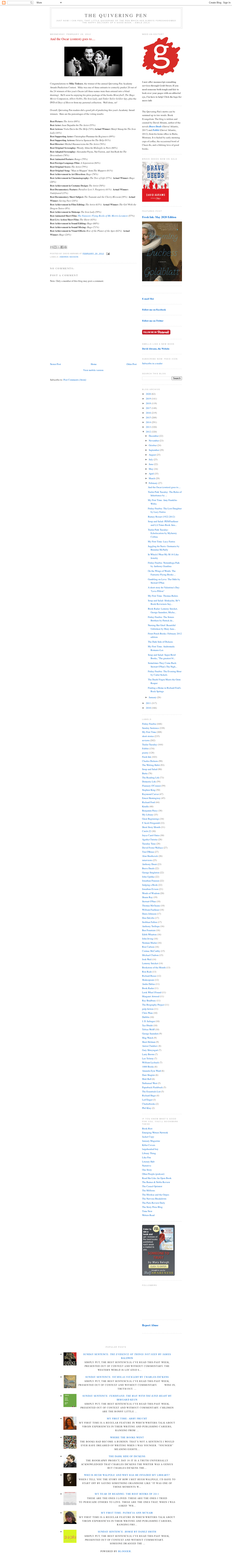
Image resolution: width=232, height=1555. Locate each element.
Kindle (145, 806)
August (152, 454)
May (151, 468)
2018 (149, 403)
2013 (149, 427)
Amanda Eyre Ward (151, 1070)
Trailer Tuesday (149, 744)
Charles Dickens (150, 761)
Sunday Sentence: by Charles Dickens (127, 1377)
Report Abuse (150, 1325)
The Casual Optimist (152, 1186)
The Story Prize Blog (152, 1207)
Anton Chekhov (150, 1046)
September (154, 450)
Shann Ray (147, 897)
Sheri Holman (149, 1042)
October (153, 445)
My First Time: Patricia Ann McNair (127, 1512)
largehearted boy (150, 1149)
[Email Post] (107, 254)
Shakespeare (148, 979)
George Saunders (150, 1033)
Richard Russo (149, 975)
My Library (147, 814)
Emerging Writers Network (155, 1132)
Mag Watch (147, 1037)
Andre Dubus (148, 984)
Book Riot (147, 1128)
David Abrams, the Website (155, 348)
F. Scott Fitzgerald (151, 823)
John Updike (148, 876)
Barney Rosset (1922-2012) (161, 516)
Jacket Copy (148, 1136)
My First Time (149, 732)
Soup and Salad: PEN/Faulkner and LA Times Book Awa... (163, 523)
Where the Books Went (127, 1437)
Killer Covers (148, 1145)
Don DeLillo (148, 917)
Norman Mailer (149, 942)
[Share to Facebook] (62, 247)
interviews (147, 860)
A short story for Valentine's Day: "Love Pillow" (164, 589)
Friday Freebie (149, 723)
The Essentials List (151, 1091)
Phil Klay (146, 1108)
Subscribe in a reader (152, 363)
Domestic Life (149, 781)
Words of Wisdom (151, 893)
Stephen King (149, 789)
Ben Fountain (149, 930)
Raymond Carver (150, 794)
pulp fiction (148, 1008)
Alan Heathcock (150, 856)
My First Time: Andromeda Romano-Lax (161, 648)
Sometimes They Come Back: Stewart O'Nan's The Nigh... (162, 664)
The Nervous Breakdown (154, 1198)
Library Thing (149, 1153)
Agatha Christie (150, 839)
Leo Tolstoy (148, 1058)
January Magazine (151, 1140)
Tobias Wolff (148, 1029)
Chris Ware (147, 1012)
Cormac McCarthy (151, 951)
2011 (149, 703)
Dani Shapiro (148, 1075)
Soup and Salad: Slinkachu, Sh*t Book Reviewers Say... (164, 602)
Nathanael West (149, 1083)
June (151, 464)
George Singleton (150, 872)
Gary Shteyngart (150, 1050)
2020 (149, 393)
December (154, 435)
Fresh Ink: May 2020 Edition (159, 217)
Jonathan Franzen (150, 880)
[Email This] (51, 247)
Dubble (145, 1017)
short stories (148, 736)
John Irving (147, 938)
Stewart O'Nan (149, 901)
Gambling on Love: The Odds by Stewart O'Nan (164, 581)
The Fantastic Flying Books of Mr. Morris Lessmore (103, 215)
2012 (149, 431)
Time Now (147, 1211)
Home (94, 364)
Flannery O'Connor (151, 785)
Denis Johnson (149, 913)
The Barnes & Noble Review (156, 1182)
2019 (149, 398)
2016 (149, 412)
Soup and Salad (149, 769)
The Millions (148, 1190)
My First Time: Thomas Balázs (163, 595)
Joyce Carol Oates (151, 835)
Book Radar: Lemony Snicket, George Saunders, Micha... (163, 610)
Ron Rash (147, 971)
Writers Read (148, 1215)
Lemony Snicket (150, 963)
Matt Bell (147, 1079)
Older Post (132, 364)
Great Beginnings (150, 818)
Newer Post (55, 364)
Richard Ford (148, 802)
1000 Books (148, 1066)
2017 (149, 408)
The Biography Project (153, 1004)
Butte (145, 773)
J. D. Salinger (148, 1021)
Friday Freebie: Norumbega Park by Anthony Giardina (164, 564)
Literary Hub (148, 1161)
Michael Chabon (150, 955)
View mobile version (93, 370)
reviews (146, 740)
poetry (145, 752)
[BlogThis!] (55, 247)
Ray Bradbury (149, 1000)
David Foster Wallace (152, 847)
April (151, 473)
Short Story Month (151, 827)
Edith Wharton (149, 934)
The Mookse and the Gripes (155, 1194)
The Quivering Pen (116, 15)
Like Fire (146, 1157)
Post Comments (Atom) (74, 379)
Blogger (124, 1551)
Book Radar (148, 988)
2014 (149, 422)
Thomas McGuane (151, 905)
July (151, 459)
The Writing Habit (151, 765)
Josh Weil (147, 959)
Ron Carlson (148, 946)
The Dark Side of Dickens (160, 641)
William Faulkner (150, 909)
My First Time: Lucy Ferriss (161, 541)
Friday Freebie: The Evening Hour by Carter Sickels (164, 673)
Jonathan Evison (150, 889)
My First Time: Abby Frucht (127, 1418)
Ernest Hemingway (151, 798)
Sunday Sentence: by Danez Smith (127, 1531)
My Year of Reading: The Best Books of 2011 (127, 1493)
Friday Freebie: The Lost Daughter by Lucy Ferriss (165, 510)
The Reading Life (150, 777)
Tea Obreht (147, 1025)
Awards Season (69, 257)
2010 (149, 707)
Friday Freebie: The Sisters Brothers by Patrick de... (161, 618)
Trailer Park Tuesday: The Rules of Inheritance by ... (165, 493)
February (153, 483)
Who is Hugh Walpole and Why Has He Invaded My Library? (127, 1475)
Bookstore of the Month (154, 967)
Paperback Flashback (152, 1087)
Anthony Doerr (149, 864)
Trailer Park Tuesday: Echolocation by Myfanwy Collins (162, 533)
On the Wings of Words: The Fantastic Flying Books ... (162, 572)
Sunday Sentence (150, 728)
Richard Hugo (149, 1095)
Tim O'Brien (148, 851)
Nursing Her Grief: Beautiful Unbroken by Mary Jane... (162, 627)
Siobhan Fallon (149, 922)
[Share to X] (58, 247)
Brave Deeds (148, 868)
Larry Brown (148, 1054)
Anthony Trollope (151, 926)
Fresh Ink (146, 756)
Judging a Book (150, 884)
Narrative (146, 1165)
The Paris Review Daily (153, 1202)
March (152, 478)
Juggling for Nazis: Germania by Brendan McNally (163, 548)
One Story (147, 1169)
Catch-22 (146, 831)
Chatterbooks (148, 1103)
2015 (149, 417)
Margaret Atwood (150, 996)
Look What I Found (151, 992)
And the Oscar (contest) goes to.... (72, 39)
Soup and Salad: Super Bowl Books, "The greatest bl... (162, 656)
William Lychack (150, 1062)
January (153, 697)
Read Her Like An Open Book (156, 1178)
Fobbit (145, 748)
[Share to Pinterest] (65, 247)
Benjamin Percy (150, 810)
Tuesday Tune (149, 843)
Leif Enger (147, 1099)
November (154, 440)
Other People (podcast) (153, 1174)
